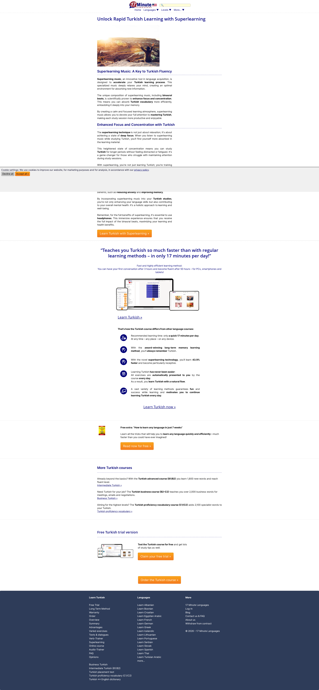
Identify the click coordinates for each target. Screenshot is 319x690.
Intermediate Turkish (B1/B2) (104, 668)
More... (177, 9)
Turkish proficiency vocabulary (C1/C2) (110, 675)
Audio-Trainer (96, 649)
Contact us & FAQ (195, 616)
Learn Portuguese (147, 638)
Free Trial (94, 605)
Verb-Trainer (96, 638)
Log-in (189, 608)
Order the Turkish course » (159, 580)
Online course (96, 645)
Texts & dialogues (99, 634)
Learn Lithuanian (146, 634)
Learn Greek (144, 627)
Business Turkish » (107, 498)
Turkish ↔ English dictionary (105, 679)
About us (190, 619)
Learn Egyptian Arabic (149, 616)
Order (92, 616)
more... (141, 660)
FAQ (91, 653)
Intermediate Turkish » (109, 485)
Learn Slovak (144, 645)
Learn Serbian (145, 642)
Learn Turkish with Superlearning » (124, 233)
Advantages (95, 627)
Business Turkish (98, 664)
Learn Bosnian (145, 608)
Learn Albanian (145, 605)
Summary (94, 623)
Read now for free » (137, 446)
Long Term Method (99, 608)
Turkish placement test (101, 672)
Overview (94, 619)
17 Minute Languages (197, 605)
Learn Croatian (145, 612)
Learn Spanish (145, 649)
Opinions (94, 657)
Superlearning (96, 642)
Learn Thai (143, 653)
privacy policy (141, 170)
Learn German (145, 623)
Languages (150, 9)
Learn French (144, 619)
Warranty (94, 612)
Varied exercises (98, 631)
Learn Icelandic (145, 631)
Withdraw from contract (198, 623)
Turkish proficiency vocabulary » (114, 511)
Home (138, 9)
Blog (187, 612)
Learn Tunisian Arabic (149, 657)
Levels (164, 9)
